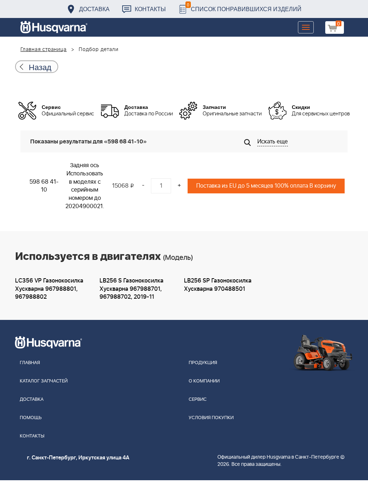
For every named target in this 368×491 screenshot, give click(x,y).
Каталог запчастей (44, 381)
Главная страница (43, 49)
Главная (30, 362)
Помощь (31, 417)
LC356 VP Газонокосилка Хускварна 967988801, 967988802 (49, 289)
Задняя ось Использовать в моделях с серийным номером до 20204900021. (84, 186)
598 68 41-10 (44, 186)
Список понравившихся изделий (244, 7)
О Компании (204, 381)
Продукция (203, 362)
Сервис (198, 399)
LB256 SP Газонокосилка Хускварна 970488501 (218, 284)
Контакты (150, 9)
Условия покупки (211, 417)
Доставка (94, 9)
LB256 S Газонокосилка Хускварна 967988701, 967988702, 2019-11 (132, 289)
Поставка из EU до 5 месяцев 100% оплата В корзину (266, 186)
